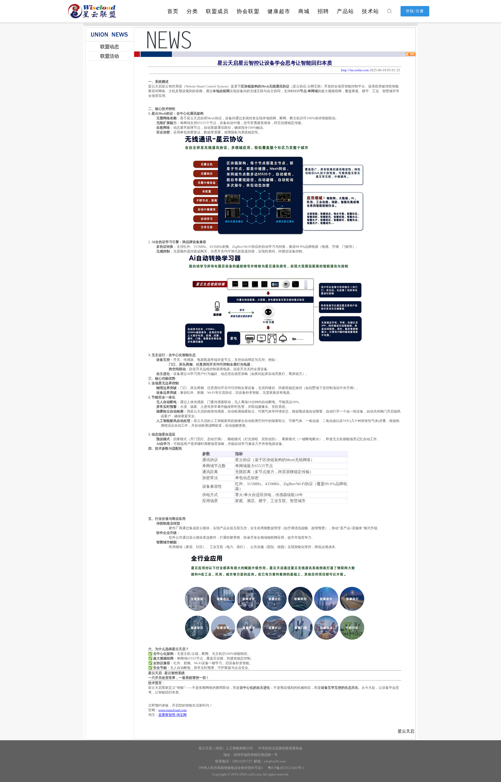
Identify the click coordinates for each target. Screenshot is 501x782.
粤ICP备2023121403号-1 (285, 768)
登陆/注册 (415, 11)
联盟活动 (109, 56)
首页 (173, 11)
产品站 (345, 11)
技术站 (370, 11)
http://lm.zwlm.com (355, 70)
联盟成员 (217, 11)
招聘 (323, 11)
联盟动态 (109, 46)
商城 (304, 11)
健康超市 (278, 11)
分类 (192, 11)
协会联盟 (248, 11)
